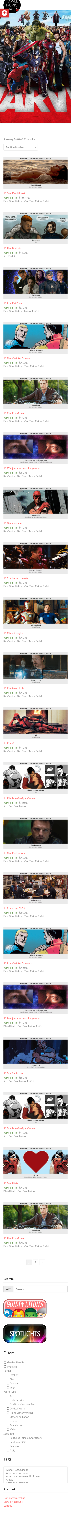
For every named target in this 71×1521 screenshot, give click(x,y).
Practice (12, 1366)
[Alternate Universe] (36, 1473)
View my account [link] (13, 1501)
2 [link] (35, 1262)
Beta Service (17, 1400)
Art (12, 1395)
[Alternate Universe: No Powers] (36, 1476)
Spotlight (8, 1433)
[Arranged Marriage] (36, 1483)
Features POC (18, 1442)
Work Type (9, 1391)
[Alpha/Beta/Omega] (36, 1469)
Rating (7, 1370)
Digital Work (17, 1408)
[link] (4, 13)
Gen (12, 1379)
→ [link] (42, 1262)
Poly (12, 1450)
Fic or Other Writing (21, 1412)
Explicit (14, 1374)
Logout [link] (7, 1505)
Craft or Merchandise (22, 1404)
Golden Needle (15, 1362)
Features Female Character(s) (26, 1437)
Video (13, 1429)
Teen (12, 1387)
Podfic (13, 1420)
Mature (14, 1383)
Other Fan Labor (19, 1416)
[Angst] (36, 1479)
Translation (16, 1425)
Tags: (7, 1459)
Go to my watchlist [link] (14, 1497)
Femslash (15, 1446)
